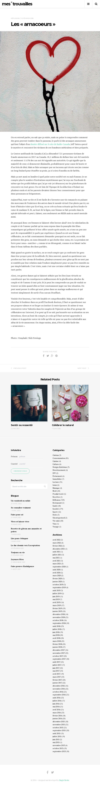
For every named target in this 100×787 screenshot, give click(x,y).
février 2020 (57, 578)
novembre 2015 (59, 724)
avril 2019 (56, 602)
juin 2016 (56, 703)
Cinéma (56, 455)
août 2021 (56, 551)
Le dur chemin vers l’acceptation (25, 545)
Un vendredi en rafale (20, 500)
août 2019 (56, 590)
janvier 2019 (57, 611)
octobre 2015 (58, 727)
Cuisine (55, 461)
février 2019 (57, 608)
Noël (55, 491)
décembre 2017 (59, 650)
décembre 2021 (59, 548)
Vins (54, 523)
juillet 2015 (57, 736)
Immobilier (57, 479)
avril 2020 (56, 572)
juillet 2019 (57, 593)
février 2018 (57, 644)
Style (55, 514)
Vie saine (56, 520)
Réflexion (15, 18)
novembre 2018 (59, 617)
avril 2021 (56, 560)
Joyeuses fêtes (17, 559)
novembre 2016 (59, 688)
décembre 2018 (59, 614)
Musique (56, 488)
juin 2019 (56, 596)
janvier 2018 (57, 647)
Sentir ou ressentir (22, 425)
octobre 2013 (58, 748)
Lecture (56, 482)
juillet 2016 (57, 700)
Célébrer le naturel (63, 425)
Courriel (14, 464)
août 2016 (56, 697)
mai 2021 (56, 557)
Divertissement (59, 470)
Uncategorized (59, 517)
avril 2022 (56, 539)
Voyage (56, 526)
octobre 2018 (58, 620)
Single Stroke (64, 780)
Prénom (14, 456)
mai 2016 (56, 706)
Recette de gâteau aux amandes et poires (26, 530)
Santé (55, 506)
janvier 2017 (57, 682)
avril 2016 (56, 709)
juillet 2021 (57, 554)
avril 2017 (56, 674)
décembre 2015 (59, 721)
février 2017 (57, 680)
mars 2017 (57, 677)
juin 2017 (56, 668)
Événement (57, 476)
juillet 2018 (57, 629)
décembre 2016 (59, 685)
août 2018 (56, 626)
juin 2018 (56, 632)
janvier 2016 (57, 718)
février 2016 (57, 715)
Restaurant (57, 503)
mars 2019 (57, 605)
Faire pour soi (17, 514)
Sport (55, 512)
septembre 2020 (59, 566)
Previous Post (20, 368)
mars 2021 (57, 563)
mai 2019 (56, 599)
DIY (54, 473)
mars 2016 (57, 712)
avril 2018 (56, 638)
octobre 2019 (58, 584)
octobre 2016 (58, 691)
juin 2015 (56, 739)
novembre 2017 (59, 653)
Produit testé (58, 494)
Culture (56, 464)
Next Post (82, 368)
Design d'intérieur (60, 467)
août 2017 (56, 662)
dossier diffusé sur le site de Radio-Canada (50, 144)
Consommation (59, 458)
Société (56, 509)
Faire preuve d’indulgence (22, 566)
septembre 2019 (59, 587)
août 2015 (56, 733)
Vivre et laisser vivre (20, 521)
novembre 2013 (59, 745)
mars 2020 (57, 575)
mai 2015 (56, 742)
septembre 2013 (59, 751)
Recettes (56, 497)
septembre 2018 (59, 623)
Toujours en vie (18, 552)
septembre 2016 (59, 694)
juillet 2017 (57, 665)
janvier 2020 (57, 581)
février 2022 (57, 545)
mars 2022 (57, 542)
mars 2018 (57, 641)
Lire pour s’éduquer (19, 538)
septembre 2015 (59, 730)
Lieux (55, 485)
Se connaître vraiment (21, 507)
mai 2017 (56, 671)
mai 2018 (56, 635)
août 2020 (56, 569)
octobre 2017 (58, 656)
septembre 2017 (59, 659)
